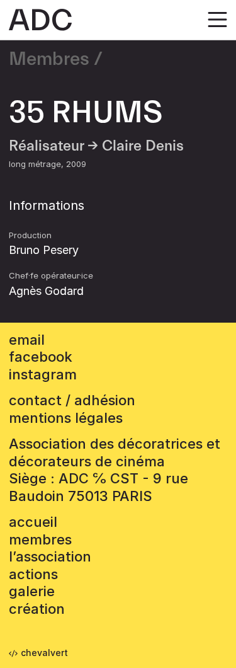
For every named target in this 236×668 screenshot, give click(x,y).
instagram (43, 374)
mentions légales (66, 418)
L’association (50, 556)
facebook (40, 356)
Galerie (32, 591)
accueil (33, 522)
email (27, 339)
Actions (33, 574)
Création (37, 609)
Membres (49, 59)
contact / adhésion (72, 400)
